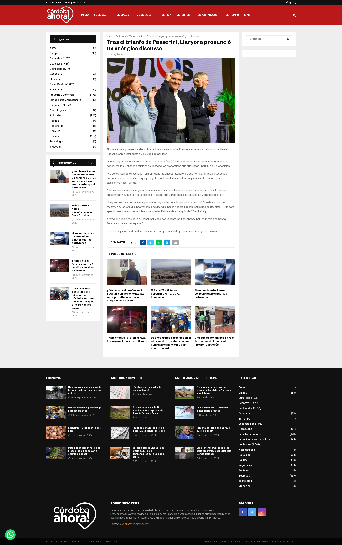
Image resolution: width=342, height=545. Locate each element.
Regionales (56, 125)
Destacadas (57, 68)
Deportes (183, 15)
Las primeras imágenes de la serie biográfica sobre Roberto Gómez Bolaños (213, 451)
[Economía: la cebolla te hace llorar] (56, 432)
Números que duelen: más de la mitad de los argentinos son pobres (85, 390)
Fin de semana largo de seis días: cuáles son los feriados (148, 429)
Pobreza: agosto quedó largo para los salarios (84, 409)
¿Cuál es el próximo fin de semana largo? (146, 388)
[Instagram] (262, 512)
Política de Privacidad (282, 541)
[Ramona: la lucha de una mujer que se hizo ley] (184, 432)
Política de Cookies (231, 541)
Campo (54, 53)
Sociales (55, 131)
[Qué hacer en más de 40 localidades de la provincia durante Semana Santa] (120, 412)
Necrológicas (58, 110)
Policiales (122, 15)
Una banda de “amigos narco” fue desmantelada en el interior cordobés (214, 341)
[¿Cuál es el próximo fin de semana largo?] (120, 392)
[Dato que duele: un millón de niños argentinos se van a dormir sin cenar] (56, 453)
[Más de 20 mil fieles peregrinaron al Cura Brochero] (59, 210)
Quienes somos (211, 541)
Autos (53, 48)
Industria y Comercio (62, 94)
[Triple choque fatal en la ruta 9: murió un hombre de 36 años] (59, 265)
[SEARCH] (288, 38)
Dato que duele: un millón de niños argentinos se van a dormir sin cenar (84, 451)
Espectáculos (207, 15)
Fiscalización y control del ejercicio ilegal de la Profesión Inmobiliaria (214, 390)
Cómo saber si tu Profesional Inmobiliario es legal (212, 409)
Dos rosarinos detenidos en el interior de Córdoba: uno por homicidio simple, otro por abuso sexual (171, 343)
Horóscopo (56, 89)
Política (165, 15)
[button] (10, 534)
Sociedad (100, 15)
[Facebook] (243, 512)
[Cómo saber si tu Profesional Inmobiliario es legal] (184, 412)
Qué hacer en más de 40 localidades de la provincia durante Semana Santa (147, 410)
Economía (56, 74)
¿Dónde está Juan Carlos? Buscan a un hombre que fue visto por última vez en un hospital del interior (125, 295)
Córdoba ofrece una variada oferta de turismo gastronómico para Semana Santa (148, 452)
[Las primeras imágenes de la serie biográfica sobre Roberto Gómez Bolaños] (184, 453)
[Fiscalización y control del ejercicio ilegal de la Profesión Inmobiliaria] (184, 392)
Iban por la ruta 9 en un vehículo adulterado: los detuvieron (211, 294)
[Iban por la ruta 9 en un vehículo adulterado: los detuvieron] (59, 238)
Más (247, 15)
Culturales (56, 58)
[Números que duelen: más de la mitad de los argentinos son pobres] (56, 392)
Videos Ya (56, 146)
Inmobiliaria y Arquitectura (65, 99)
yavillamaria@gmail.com (135, 524)
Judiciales (144, 15)
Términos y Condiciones (256, 541)
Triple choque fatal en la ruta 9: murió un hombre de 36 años (127, 339)
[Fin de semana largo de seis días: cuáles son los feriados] (120, 432)
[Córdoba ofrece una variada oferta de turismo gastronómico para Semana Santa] (120, 453)
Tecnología (56, 141)
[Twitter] (252, 512)
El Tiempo (232, 15)
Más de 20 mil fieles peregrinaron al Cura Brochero (165, 294)
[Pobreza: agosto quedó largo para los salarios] (56, 412)
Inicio (85, 15)
